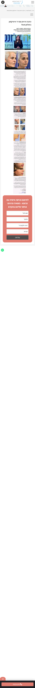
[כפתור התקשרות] (2, 2)
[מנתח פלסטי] (17, 3)
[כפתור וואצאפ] (2, 250)
